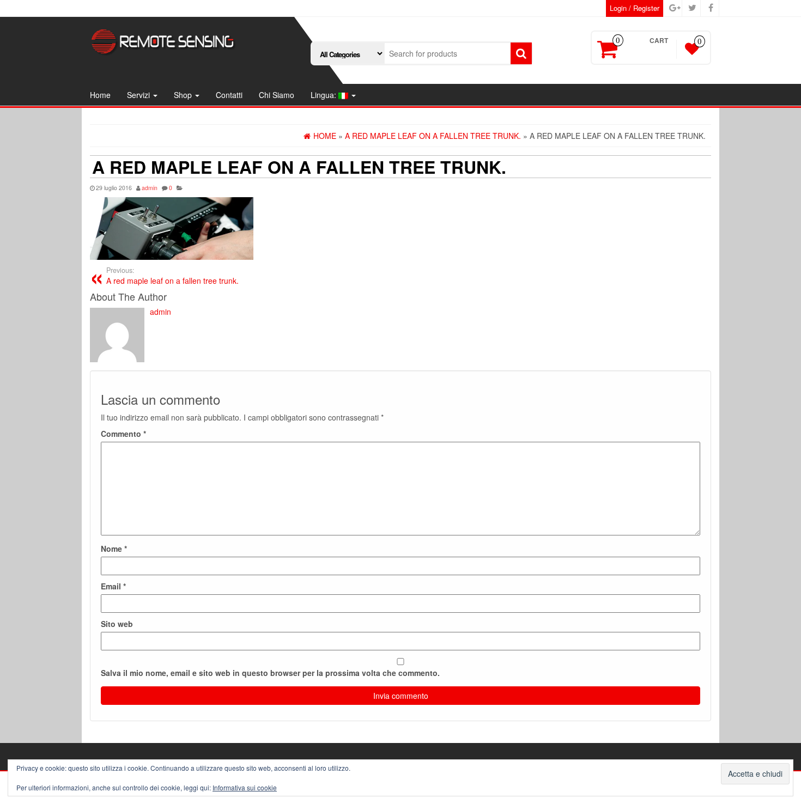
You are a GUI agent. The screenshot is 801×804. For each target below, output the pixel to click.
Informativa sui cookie (245, 787)
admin (149, 188)
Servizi (139, 94)
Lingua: (324, 94)
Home (100, 94)
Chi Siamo (276, 94)
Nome (114, 548)
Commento (123, 433)
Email (113, 586)
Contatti (229, 94)
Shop (184, 94)
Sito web (117, 623)
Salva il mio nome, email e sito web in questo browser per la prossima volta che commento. (270, 672)
